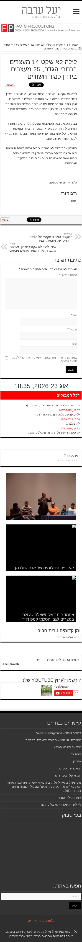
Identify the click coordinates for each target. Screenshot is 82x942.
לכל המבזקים (68, 395)
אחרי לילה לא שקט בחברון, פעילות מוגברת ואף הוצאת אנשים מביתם (33, 247)
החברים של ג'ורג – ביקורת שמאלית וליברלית (53, 740)
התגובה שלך (68, 275)
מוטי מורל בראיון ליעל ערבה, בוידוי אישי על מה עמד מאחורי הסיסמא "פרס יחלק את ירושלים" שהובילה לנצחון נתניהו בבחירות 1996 (44, 786)
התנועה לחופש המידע (67, 747)
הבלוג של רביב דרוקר (67, 775)
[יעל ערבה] (41, 11)
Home (75, 45)
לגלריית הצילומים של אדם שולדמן (44, 568)
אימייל (72, 329)
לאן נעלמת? (73, 423)
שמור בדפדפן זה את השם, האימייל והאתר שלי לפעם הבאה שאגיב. (44, 359)
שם (74, 315)
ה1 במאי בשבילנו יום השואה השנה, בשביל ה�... (52, 405)
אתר (74, 343)
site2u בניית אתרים (41, 920)
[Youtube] (38, 926)
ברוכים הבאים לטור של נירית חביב (57, 660)
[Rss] (51, 926)
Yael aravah (11, 664)
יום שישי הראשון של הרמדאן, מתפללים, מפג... (54, 432)
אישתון (77, 761)
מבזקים (61, 45)
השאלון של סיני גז (70, 768)
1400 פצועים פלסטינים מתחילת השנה (58, 414)
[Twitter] (42, 926)
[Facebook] (46, 926)
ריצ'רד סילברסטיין (70, 798)
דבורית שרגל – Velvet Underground (58, 733)
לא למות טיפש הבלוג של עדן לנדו (60, 805)
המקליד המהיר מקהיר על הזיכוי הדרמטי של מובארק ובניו (51, 237)
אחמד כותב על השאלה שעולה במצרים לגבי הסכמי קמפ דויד (48, 617)
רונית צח (75, 754)
